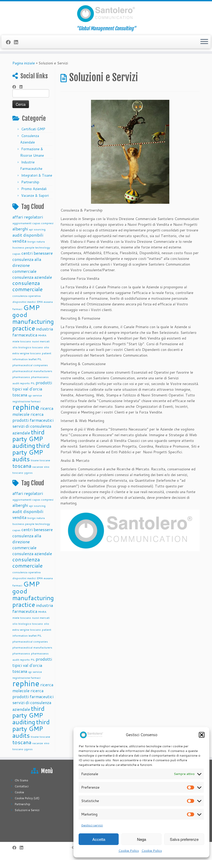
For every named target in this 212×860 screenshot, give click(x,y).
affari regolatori (27, 217)
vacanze (37, 467)
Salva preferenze (184, 839)
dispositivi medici (24, 302)
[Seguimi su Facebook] (10, 42)
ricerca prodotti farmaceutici (33, 417)
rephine (25, 407)
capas (16, 253)
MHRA (42, 335)
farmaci (17, 309)
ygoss (28, 472)
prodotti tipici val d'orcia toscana (32, 389)
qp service (35, 395)
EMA (40, 302)
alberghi (20, 229)
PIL (33, 383)
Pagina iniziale (23, 63)
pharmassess (21, 377)
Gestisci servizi (92, 825)
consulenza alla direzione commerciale (26, 265)
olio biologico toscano (27, 347)
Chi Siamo (21, 780)
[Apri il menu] (204, 42)
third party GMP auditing (28, 439)
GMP (31, 307)
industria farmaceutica (32, 332)
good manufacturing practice (33, 321)
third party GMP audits (31, 452)
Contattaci (22, 786)
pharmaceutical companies (30, 365)
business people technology (31, 247)
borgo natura (36, 241)
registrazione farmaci (26, 401)
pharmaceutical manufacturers (32, 371)
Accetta (98, 839)
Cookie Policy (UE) (27, 798)
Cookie (19, 792)
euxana (48, 302)
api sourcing (37, 229)
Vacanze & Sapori (35, 195)
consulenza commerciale (27, 286)
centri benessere (37, 253)
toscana (21, 466)
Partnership (30, 182)
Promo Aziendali (34, 188)
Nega (141, 839)
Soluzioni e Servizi (27, 810)
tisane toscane (40, 460)
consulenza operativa (26, 296)
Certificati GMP (33, 129)
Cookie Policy (128, 850)
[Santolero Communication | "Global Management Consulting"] (106, 13)
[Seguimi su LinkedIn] (17, 42)
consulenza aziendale (32, 277)
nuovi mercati (41, 341)
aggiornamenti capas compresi (33, 223)
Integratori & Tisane (36, 175)
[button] (201, 734)
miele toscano (21, 341)
